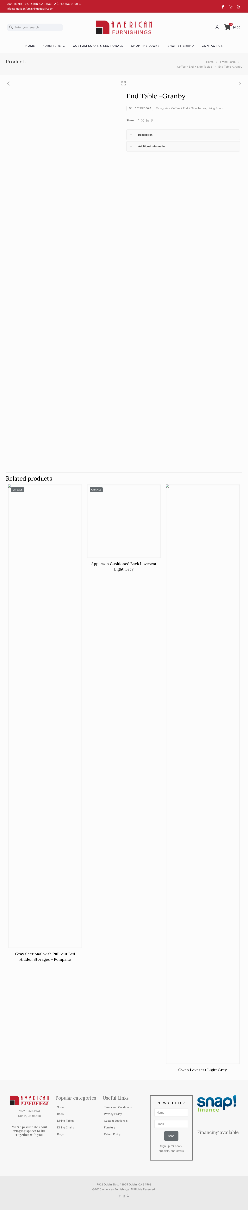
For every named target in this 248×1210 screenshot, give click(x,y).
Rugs (60, 1134)
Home (210, 61)
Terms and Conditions (118, 1107)
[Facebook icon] (120, 1196)
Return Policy (112, 1134)
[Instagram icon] (124, 1196)
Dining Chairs (65, 1127)
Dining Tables (65, 1120)
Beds (60, 1113)
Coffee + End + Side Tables (194, 66)
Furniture (109, 1127)
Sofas (60, 1107)
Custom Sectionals (115, 1120)
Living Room (228, 61)
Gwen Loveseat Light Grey (202, 1069)
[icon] (128, 1196)
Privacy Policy (113, 1113)
